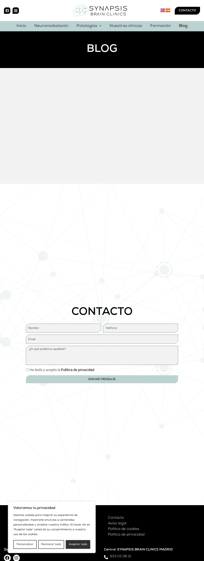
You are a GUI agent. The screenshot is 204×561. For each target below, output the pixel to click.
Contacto (116, 518)
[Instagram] (16, 10)
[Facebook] (7, 10)
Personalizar (25, 544)
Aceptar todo (78, 544)
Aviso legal (117, 523)
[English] (163, 10)
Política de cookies (123, 529)
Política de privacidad (126, 534)
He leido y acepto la (61, 370)
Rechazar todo (51, 544)
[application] (99, 26)
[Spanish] (168, 10)
